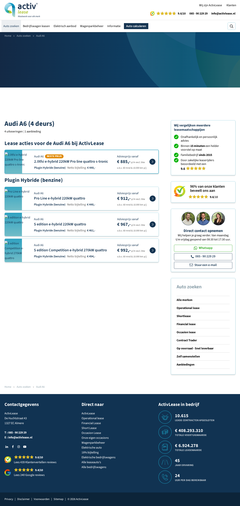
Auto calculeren (136, 26)
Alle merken (184, 300)
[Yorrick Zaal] (203, 218)
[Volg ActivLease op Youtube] (24, 446)
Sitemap (58, 499)
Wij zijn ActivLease (210, 5)
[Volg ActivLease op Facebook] (12, 446)
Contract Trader (187, 340)
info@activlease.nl (223, 13)
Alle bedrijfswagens (94, 467)
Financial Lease (91, 423)
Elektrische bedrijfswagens (99, 457)
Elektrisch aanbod (65, 26)
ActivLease (88, 413)
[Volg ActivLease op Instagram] (18, 446)
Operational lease (188, 308)
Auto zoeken (11, 26)
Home (7, 36)
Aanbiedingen (185, 365)
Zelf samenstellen (188, 356)
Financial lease (186, 324)
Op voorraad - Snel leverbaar (195, 348)
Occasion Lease (91, 433)
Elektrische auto (92, 448)
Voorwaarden (42, 499)
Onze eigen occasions (95, 438)
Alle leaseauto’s (91, 462)
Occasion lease (186, 332)
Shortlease (184, 316)
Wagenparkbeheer (92, 26)
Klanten (231, 5)
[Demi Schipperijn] (218, 218)
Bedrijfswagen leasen (36, 26)
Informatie (114, 26)
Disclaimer (23, 499)
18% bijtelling (90, 452)
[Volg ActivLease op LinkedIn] (6, 446)
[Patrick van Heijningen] (188, 218)
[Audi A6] (152, 162)
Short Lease (89, 428)
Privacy (8, 499)
